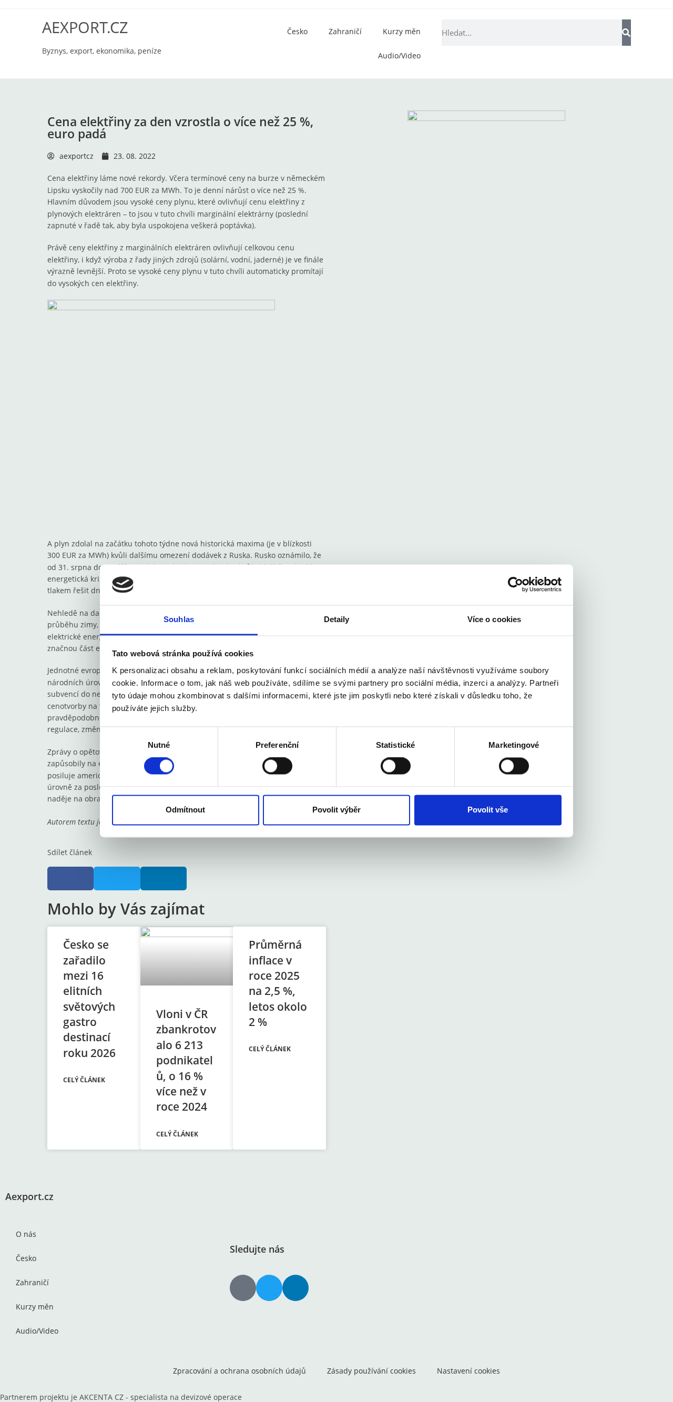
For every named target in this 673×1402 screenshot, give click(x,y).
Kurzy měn (402, 31)
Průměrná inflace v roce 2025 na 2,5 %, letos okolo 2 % (278, 983)
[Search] (626, 32)
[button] (70, 878)
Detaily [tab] (337, 619)
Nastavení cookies (468, 1371)
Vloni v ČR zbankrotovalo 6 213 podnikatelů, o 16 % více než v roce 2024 (186, 1060)
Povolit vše (487, 809)
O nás (26, 1234)
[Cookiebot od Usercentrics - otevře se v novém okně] (516, 585)
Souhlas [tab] (179, 619)
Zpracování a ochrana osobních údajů (239, 1371)
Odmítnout (185, 809)
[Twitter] (269, 1288)
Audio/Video (399, 55)
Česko (297, 31)
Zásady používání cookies (371, 1371)
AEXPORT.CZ (85, 27)
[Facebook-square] (243, 1288)
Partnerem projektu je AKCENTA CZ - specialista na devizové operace (121, 1397)
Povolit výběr (336, 809)
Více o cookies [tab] (494, 619)
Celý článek (84, 1079)
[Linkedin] (295, 1288)
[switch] (277, 766)
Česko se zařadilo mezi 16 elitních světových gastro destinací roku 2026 (89, 998)
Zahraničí (345, 31)
